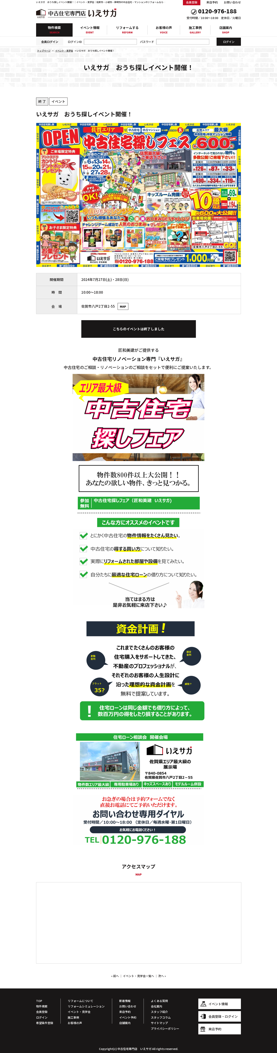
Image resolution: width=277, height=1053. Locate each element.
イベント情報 (90, 29)
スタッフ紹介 (159, 1012)
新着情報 (125, 1001)
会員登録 (41, 1012)
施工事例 (195, 29)
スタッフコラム (161, 1017)
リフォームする (127, 29)
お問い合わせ (232, 2)
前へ (116, 976)
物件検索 (54, 29)
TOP (39, 1001)
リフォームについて (80, 1001)
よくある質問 (159, 1001)
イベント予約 (127, 1017)
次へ (161, 976)
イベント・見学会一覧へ (138, 976)
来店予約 (212, 2)
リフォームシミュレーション (86, 1006)
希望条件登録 (44, 1023)
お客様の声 (164, 29)
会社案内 (156, 1006)
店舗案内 (225, 29)
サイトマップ (159, 1023)
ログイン (41, 1017)
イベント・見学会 (79, 1012)
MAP (123, 306)
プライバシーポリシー (165, 1028)
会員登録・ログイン (223, 1016)
